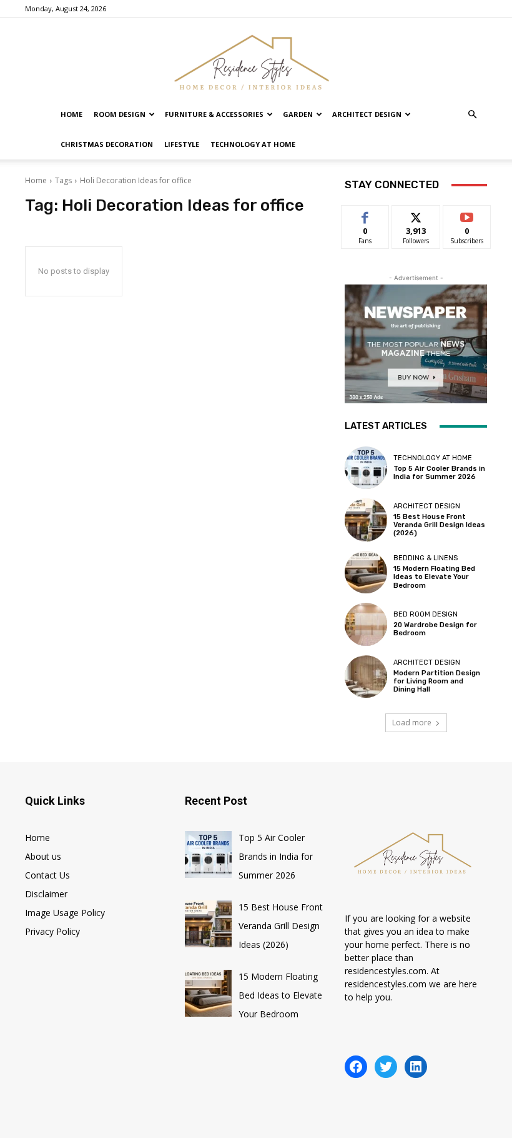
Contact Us (47, 875)
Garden (298, 114)
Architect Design (366, 114)
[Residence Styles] (256, 59)
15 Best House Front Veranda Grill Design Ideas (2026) (439, 525)
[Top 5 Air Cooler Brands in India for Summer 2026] (366, 467)
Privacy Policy (52, 931)
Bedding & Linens (425, 558)
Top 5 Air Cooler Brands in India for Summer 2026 (439, 473)
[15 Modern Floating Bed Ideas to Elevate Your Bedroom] (366, 572)
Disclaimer (46, 894)
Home (71, 114)
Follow (416, 214)
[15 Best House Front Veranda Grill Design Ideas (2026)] (366, 519)
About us (43, 856)
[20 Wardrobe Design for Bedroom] (366, 624)
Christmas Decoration (107, 144)
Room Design (119, 114)
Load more (411, 722)
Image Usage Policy (65, 913)
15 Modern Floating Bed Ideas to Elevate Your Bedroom (434, 577)
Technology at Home (252, 144)
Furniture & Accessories (214, 114)
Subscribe (467, 214)
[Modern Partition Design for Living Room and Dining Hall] (366, 676)
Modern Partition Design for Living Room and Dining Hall (436, 681)
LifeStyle (181, 144)
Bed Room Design (425, 614)
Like (365, 214)
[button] (472, 115)
